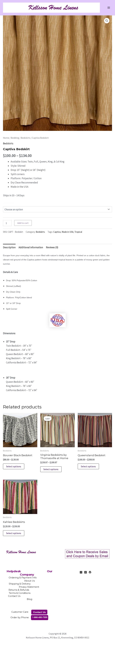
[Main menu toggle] (108, 7)
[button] (106, 20)
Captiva (57, 231)
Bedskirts (25, 137)
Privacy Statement (29, 587)
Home (6, 137)
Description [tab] (9, 247)
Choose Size (8, 202)
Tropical (78, 231)
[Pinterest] (85, 572)
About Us (29, 580)
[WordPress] (90, 572)
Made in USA (67, 231)
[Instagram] (81, 572)
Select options (13, 466)
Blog (29, 599)
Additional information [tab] (31, 247)
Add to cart (23, 222)
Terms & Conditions (29, 593)
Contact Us (29, 596)
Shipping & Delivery (20, 583)
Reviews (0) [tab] (52, 247)
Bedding (15, 137)
